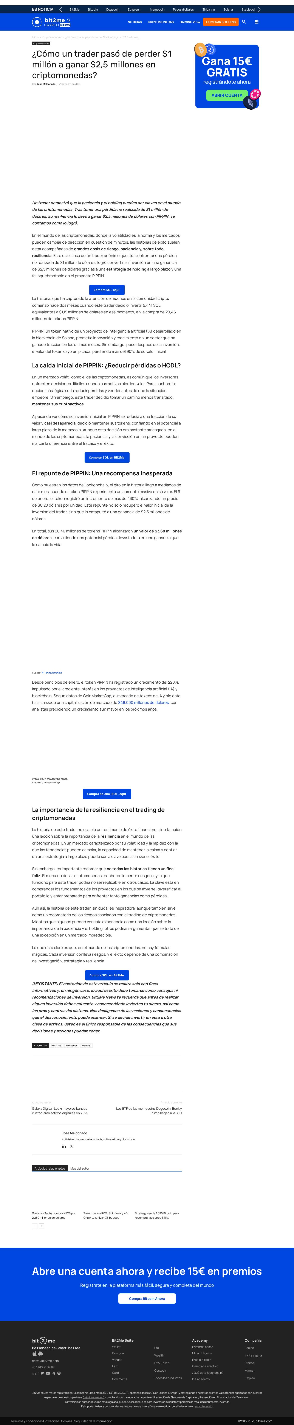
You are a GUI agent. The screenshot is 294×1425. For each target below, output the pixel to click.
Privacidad (52, 1421)
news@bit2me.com (45, 1361)
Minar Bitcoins (202, 1353)
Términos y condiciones (27, 1421)
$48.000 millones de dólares (143, 702)
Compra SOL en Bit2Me (107, 975)
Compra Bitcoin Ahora (147, 1298)
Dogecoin (112, 9)
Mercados (71, 1045)
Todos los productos (168, 1378)
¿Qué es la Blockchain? (207, 1373)
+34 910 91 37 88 (43, 1367)
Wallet (116, 1347)
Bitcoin (93, 9)
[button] (244, 22)
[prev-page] (34, 1226)
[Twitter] (46, 97)
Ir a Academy (201, 1379)
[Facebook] (36, 97)
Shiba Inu (208, 9)
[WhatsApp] (56, 97)
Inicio (35, 37)
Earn (115, 1366)
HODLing (56, 1045)
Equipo (249, 1348)
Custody (160, 1370)
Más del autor (79, 1168)
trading (86, 1045)
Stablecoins (249, 9)
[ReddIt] (76, 97)
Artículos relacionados (50, 1168)
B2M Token (161, 1363)
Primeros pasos (202, 1347)
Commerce (119, 1379)
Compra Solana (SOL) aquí (107, 794)
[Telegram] (95, 97)
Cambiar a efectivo (205, 1366)
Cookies (66, 1421)
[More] (105, 97)
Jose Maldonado (46, 84)
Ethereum (134, 9)
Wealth (159, 1355)
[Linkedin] (66, 97)
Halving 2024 (190, 22)
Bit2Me (74, 9)
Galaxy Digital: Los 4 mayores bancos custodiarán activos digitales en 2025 (60, 1110)
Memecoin (157, 9)
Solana (228, 9)
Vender (117, 1360)
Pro (156, 1348)
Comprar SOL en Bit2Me (107, 457)
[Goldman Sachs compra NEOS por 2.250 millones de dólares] (55, 1193)
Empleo (250, 1378)
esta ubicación (203, 1406)
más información (93, 1397)
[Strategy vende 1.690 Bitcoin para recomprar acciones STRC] (158, 1193)
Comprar (118, 1353)
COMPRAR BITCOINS (221, 22)
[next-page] (41, 1226)
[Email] (86, 97)
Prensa (249, 1363)
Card (115, 1373)
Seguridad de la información (93, 1421)
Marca (249, 1370)
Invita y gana (253, 1355)
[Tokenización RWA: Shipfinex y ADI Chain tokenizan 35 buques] (107, 1193)
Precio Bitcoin (201, 1360)
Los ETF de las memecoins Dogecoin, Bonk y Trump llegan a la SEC (149, 1110)
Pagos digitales (183, 9)
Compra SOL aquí (107, 290)
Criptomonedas (161, 22)
